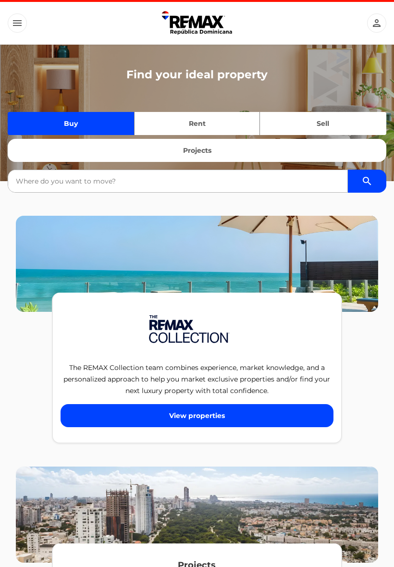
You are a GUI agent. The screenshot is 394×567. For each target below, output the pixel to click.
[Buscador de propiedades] (367, 181)
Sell (323, 123)
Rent (197, 123)
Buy (71, 123)
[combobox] (177, 181)
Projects (197, 150)
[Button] (17, 23)
